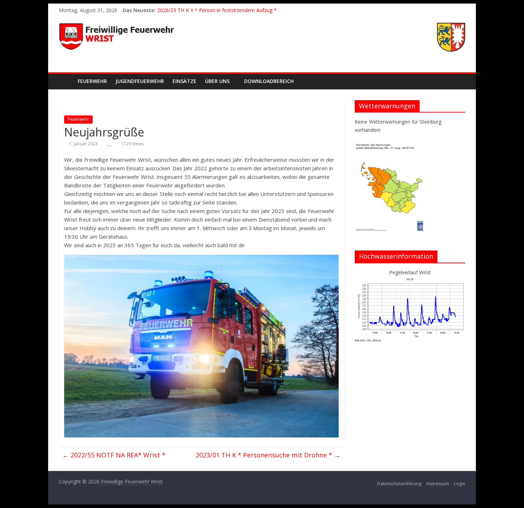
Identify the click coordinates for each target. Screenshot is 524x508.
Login (459, 484)
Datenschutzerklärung (399, 484)
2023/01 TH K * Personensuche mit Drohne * (268, 455)
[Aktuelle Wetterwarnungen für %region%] (391, 145)
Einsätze (184, 81)
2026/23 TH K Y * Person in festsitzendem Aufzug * (217, 10)
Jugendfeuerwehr (139, 81)
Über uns (217, 81)
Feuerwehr (92, 81)
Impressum (437, 484)
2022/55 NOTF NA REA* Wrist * (113, 455)
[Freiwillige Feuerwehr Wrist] (66, 81)
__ (109, 144)
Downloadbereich (269, 81)
